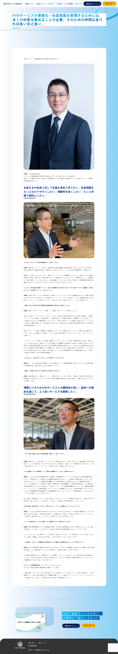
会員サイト (41, 643)
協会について (29, 4)
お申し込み (108, 4)
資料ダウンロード (91, 4)
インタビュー (51, 4)
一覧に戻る (57, 594)
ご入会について (40, 4)
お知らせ (59, 4)
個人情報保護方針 (32, 646)
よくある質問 (69, 4)
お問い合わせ (31, 643)
